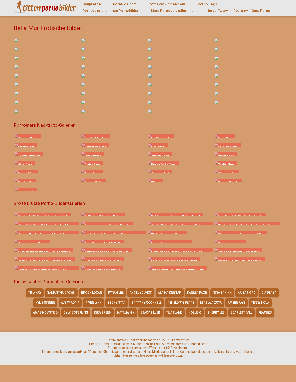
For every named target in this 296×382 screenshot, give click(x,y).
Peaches (265, 312)
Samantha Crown (61, 292)
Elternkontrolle (117, 340)
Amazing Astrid (45, 312)
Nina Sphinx (222, 292)
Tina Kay (34, 292)
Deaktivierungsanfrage (144, 340)
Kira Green (102, 312)
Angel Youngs (141, 292)
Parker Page (197, 292)
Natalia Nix (126, 312)
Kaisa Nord (246, 292)
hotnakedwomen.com (167, 4)
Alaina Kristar (169, 292)
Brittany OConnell (146, 302)
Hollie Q (195, 312)
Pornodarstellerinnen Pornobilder (110, 11)
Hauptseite (92, 4)
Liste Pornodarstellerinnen (173, 11)
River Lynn (93, 302)
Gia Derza (268, 292)
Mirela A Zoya (211, 302)
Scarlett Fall (241, 312)
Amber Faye (236, 302)
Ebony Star (116, 302)
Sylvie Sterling (76, 312)
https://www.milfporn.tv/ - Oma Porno (239, 11)
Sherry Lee (215, 312)
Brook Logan (91, 292)
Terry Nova (260, 302)
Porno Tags (207, 4)
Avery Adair (70, 302)
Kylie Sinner (45, 302)
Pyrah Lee (116, 292)
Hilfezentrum (180, 340)
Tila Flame (174, 312)
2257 (165, 340)
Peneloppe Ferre (181, 302)
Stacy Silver (150, 312)
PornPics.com (125, 4)
